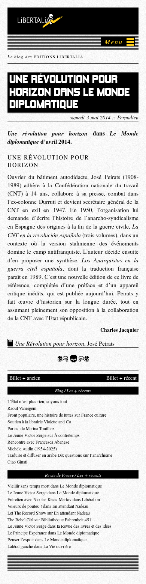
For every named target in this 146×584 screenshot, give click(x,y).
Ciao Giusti (17, 462)
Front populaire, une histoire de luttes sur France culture (56, 415)
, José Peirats (65, 343)
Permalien (128, 117)
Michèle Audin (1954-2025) (32, 449)
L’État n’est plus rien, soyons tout (37, 401)
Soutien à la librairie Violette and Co (39, 421)
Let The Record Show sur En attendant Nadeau (48, 513)
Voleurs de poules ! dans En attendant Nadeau (47, 506)
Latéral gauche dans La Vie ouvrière (39, 546)
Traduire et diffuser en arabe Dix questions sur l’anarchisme (59, 455)
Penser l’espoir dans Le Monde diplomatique (46, 539)
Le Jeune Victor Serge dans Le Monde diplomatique (53, 492)
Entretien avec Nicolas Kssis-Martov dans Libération (53, 499)
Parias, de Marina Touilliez (30, 428)
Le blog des (45, 56)
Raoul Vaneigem (21, 408)
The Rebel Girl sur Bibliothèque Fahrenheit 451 (49, 519)
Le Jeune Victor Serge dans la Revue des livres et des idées (59, 526)
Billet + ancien (24, 377)
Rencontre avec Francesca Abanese (38, 442)
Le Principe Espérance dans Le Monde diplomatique (53, 533)
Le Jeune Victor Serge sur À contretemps (43, 435)
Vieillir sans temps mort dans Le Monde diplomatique (54, 486)
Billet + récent (121, 377)
